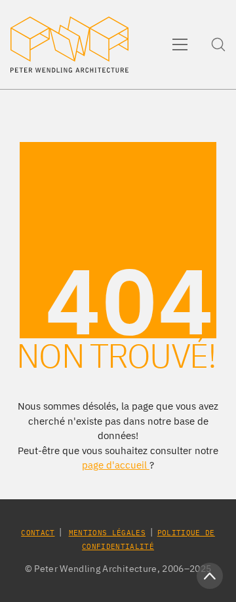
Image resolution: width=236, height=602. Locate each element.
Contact (37, 532)
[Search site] (218, 44)
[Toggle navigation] (179, 44)
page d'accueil (115, 465)
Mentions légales (107, 532)
